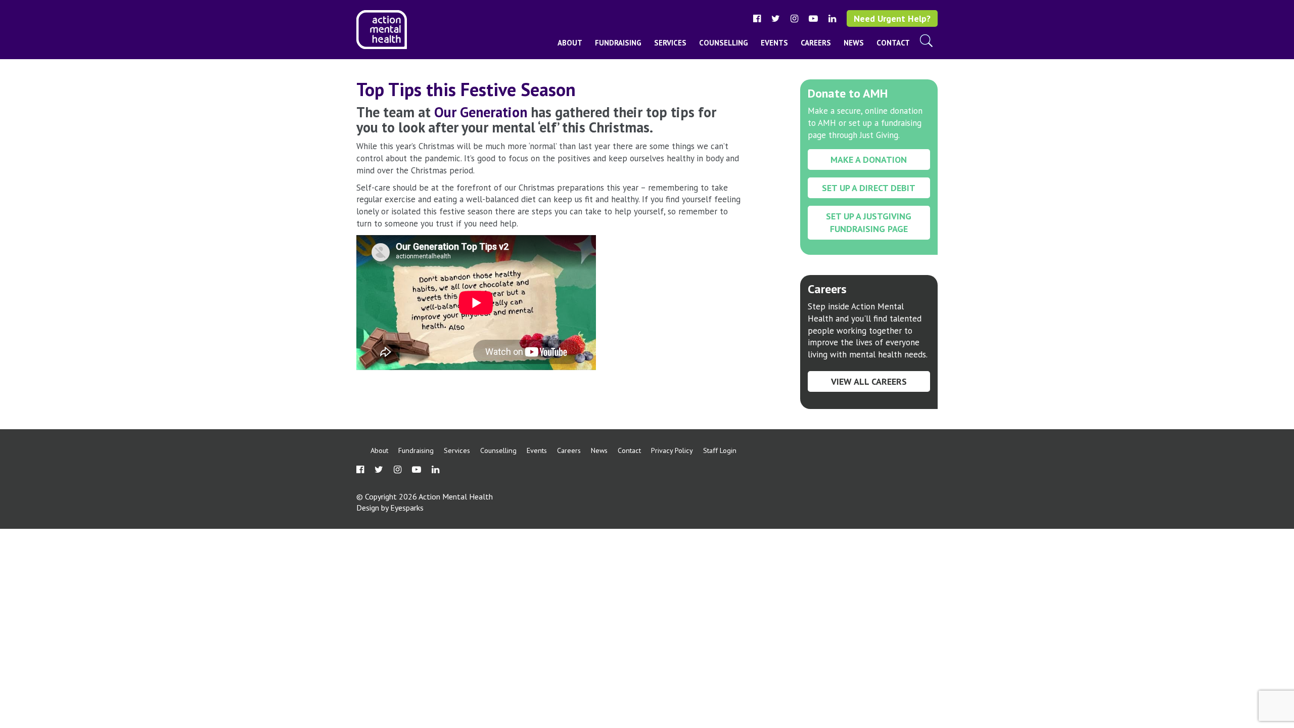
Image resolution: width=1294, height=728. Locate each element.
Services (670, 43)
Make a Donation (868, 159)
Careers (816, 43)
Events (774, 43)
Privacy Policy (672, 450)
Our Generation (480, 112)
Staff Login (719, 450)
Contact (893, 43)
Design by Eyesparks (390, 508)
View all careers (869, 381)
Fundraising (618, 43)
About (570, 43)
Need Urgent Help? (892, 18)
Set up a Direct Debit (868, 188)
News (854, 43)
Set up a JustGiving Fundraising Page (868, 222)
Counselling (723, 43)
